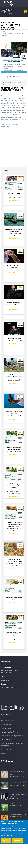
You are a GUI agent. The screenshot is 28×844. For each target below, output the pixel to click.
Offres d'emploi (6, 739)
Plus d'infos (8, 835)
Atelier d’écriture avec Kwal (18, 814)
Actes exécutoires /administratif (11, 732)
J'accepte (6, 840)
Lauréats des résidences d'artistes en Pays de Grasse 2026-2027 (18, 794)
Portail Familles (6, 749)
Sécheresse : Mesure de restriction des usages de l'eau (17, 772)
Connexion (4, 753)
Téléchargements (6, 728)
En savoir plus (12, 200)
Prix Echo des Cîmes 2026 (17, 804)
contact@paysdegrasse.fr (9, 687)
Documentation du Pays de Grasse (12, 736)
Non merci (17, 840)
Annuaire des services (8, 721)
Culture (12, 798)
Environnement (14, 776)
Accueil (3, 31)
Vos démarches (6, 724)
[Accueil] (7, 11)
